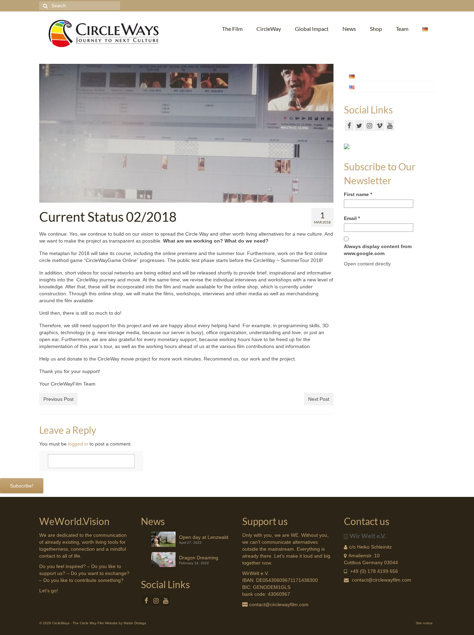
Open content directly (367, 263)
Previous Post (58, 399)
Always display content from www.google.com (378, 250)
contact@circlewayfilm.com (381, 580)
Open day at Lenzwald (203, 537)
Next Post (318, 399)
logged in (78, 444)
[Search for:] (79, 5)
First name (358, 194)
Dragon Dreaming (198, 557)
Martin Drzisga (135, 623)
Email (352, 218)
